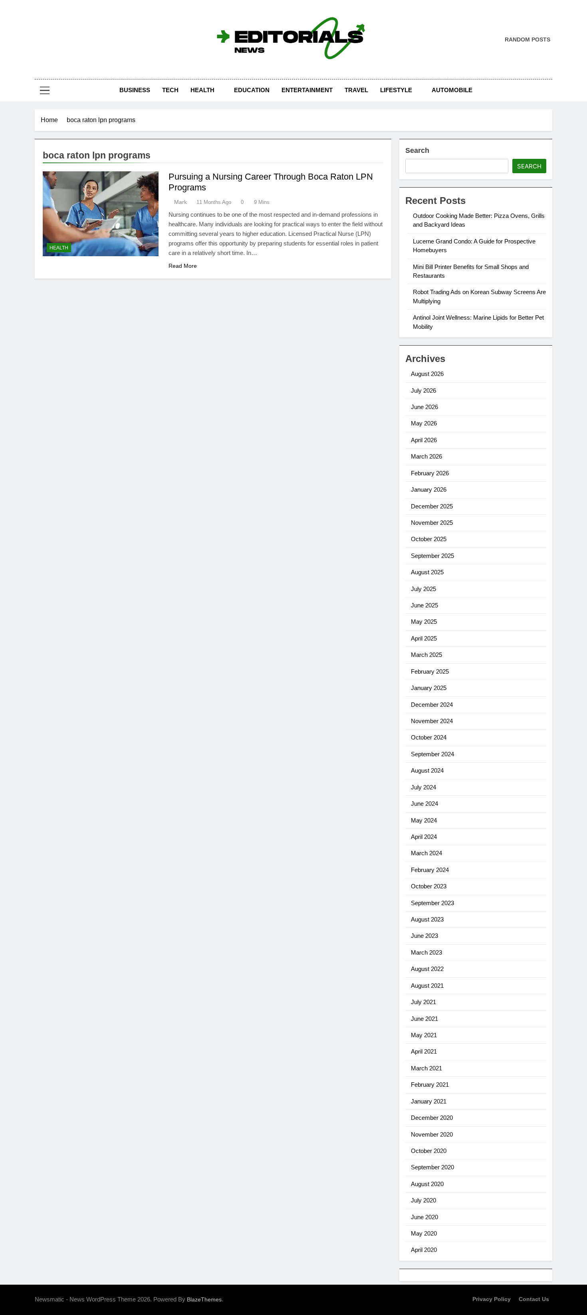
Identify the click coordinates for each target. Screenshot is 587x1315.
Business (134, 90)
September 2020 (432, 1167)
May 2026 (424, 423)
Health (202, 90)
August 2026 (427, 373)
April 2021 (424, 1051)
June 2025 (424, 605)
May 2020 (424, 1233)
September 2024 (432, 754)
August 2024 (427, 770)
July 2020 (423, 1200)
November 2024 (432, 721)
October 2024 (428, 737)
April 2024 (424, 836)
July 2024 (423, 787)
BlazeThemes (204, 1299)
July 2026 (423, 390)
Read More (183, 266)
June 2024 (424, 803)
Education (252, 90)
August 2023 (427, 919)
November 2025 (432, 522)
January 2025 (428, 687)
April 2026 (424, 440)
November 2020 (432, 1134)
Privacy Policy (491, 1299)
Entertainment (307, 90)
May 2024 (424, 820)
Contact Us (534, 1299)
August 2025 (427, 572)
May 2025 (424, 621)
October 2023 (428, 886)
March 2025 (426, 654)
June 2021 (424, 1018)
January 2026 (428, 489)
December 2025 (432, 506)
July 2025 (423, 588)
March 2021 (426, 1068)
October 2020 (428, 1150)
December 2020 (432, 1117)
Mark (180, 202)
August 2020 (427, 1184)
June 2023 (424, 935)
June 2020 (424, 1217)
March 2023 (426, 952)
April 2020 (424, 1249)
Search (417, 150)
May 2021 (424, 1035)
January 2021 (428, 1101)
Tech (170, 90)
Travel (356, 90)
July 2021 (423, 1002)
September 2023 (432, 903)
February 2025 (430, 671)
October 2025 (428, 539)
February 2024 (430, 869)
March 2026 (426, 456)
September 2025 (432, 555)
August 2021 (427, 985)
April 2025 (424, 638)
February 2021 (430, 1084)
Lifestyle (396, 90)
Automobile (452, 90)
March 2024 (426, 853)
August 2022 (427, 968)
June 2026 (424, 406)
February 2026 (430, 473)
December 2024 (432, 704)
